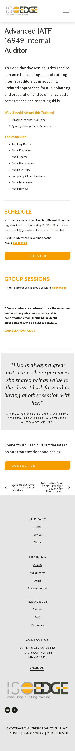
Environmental (37, 588)
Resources (37, 625)
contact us (24, 465)
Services (37, 534)
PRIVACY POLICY (33, 733)
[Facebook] (15, 710)
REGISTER (38, 256)
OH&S (37, 580)
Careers (37, 609)
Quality (37, 565)
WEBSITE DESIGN (57, 733)
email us (37, 667)
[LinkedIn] (7, 710)
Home (38, 526)
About (38, 542)
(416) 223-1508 (37, 657)
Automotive (37, 572)
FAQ (37, 617)
